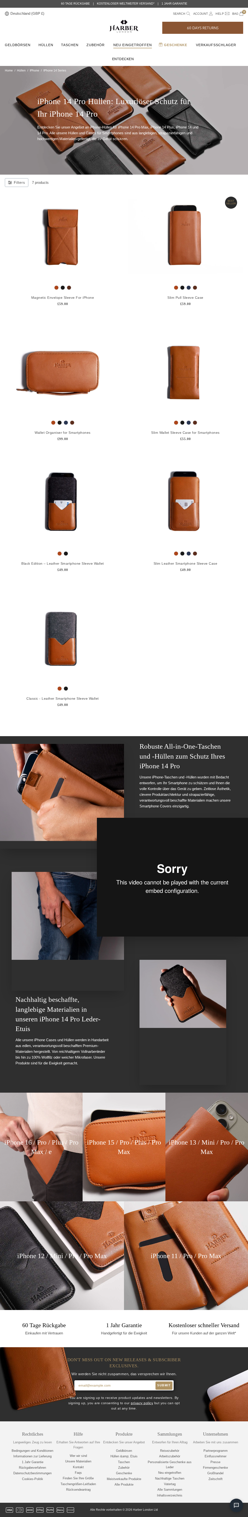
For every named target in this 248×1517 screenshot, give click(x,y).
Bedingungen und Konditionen (32, 1451)
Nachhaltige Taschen (169, 1478)
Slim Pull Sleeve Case (185, 297)
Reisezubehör (169, 1451)
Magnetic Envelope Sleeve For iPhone (62, 297)
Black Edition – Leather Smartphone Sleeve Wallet (62, 563)
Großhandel (215, 1473)
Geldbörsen (18, 45)
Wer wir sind (78, 1456)
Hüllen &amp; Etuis (124, 1456)
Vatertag (170, 1484)
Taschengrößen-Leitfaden (78, 1484)
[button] (202, 28)
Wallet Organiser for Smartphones (63, 432)
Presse (215, 1462)
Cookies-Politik (32, 1479)
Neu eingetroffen (132, 45)
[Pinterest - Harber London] (224, 1510)
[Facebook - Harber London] (207, 1510)
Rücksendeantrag (78, 1489)
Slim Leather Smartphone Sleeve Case (185, 563)
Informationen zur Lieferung (32, 1456)
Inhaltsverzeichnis (169, 1495)
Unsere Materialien (78, 1461)
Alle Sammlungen (169, 1489)
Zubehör (95, 45)
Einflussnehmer (215, 1456)
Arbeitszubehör (169, 1456)
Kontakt (78, 1467)
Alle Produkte (124, 1484)
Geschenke (175, 45)
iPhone (34, 70)
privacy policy (142, 1403)
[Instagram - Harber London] (215, 1510)
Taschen (69, 45)
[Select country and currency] (7, 14)
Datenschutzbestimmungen (32, 1473)
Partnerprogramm (215, 1451)
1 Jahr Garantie (32, 1462)
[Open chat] (236, 1505)
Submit (163, 1385)
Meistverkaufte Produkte (124, 1479)
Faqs (78, 1472)
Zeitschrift (216, 1479)
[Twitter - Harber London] (199, 1510)
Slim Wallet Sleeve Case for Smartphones (185, 432)
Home (9, 70)
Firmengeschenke (215, 1467)
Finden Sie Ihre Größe (78, 1478)
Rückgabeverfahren (32, 1467)
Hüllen (46, 45)
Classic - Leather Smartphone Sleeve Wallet (62, 698)
